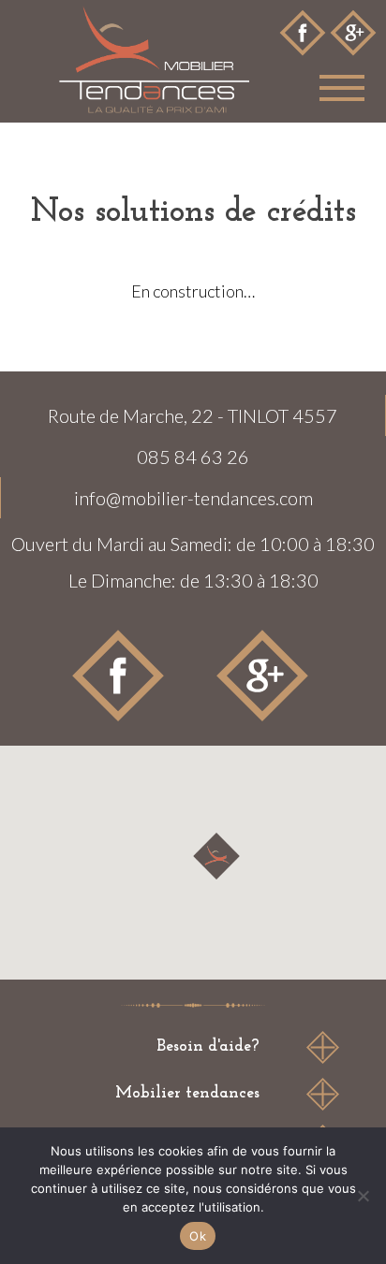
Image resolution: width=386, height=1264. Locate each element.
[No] (362, 1195)
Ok (197, 1235)
